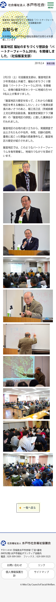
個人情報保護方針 (14, 574)
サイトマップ (41, 572)
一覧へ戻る (29, 508)
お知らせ (19, 17)
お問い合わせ (14, 565)
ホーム (5, 17)
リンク (41, 565)
